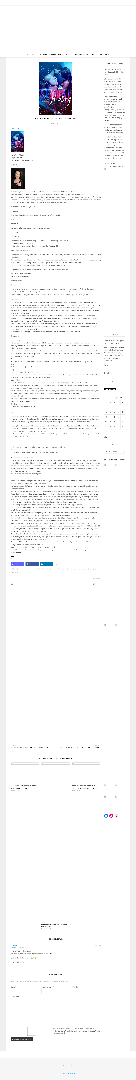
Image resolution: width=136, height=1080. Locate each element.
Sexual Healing (16, 128)
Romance (61, 569)
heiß (42, 569)
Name (13, 987)
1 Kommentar (96, 578)
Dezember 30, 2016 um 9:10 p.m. (19, 947)
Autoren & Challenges (85, 54)
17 (106, 422)
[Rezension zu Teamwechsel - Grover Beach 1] (97, 663)
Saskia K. (14, 945)
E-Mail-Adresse (47, 987)
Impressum (56, 54)
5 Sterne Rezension (17, 569)
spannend (82, 569)
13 (118, 417)
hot (48, 569)
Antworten (97, 945)
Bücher (67, 54)
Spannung (91, 569)
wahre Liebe (15, 573)
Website (75, 987)
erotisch (35, 569)
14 (123, 417)
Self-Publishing (71, 569)
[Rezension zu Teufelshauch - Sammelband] (15, 663)
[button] (17, 564)
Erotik (28, 569)
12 (114, 417)
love (53, 569)
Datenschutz (105, 54)
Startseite (30, 54)
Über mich (43, 54)
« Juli (106, 437)
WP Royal (73, 1066)
